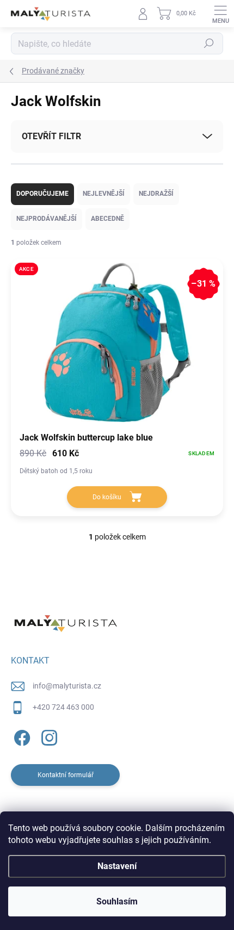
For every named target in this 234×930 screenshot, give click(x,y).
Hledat (209, 43)
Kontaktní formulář (66, 775)
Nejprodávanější (46, 218)
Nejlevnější (104, 193)
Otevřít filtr (51, 136)
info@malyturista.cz (67, 685)
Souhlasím (117, 901)
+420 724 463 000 (63, 707)
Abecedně (107, 218)
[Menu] (220, 13)
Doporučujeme (42, 193)
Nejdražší (156, 193)
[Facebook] (20, 736)
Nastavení (117, 866)
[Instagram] (47, 736)
